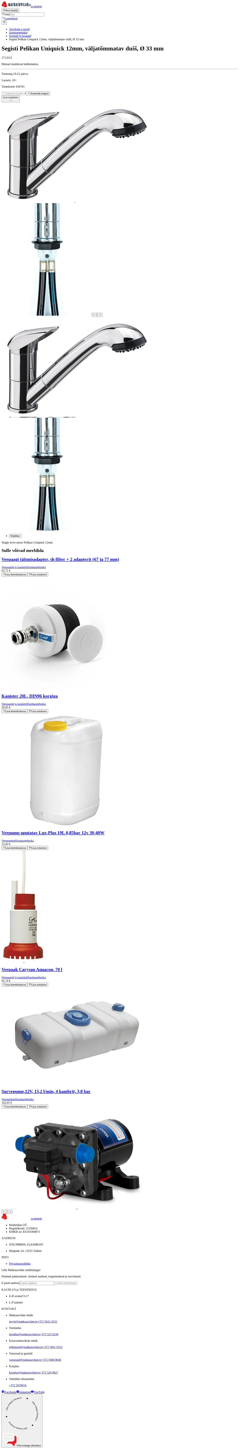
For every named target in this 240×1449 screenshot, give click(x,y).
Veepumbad (9, 840)
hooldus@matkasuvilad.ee (24, 1334)
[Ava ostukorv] (4, 22)
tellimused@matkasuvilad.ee (26, 1347)
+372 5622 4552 (47, 1321)
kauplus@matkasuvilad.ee (24, 1372)
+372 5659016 (17, 1385)
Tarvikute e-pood (19, 29)
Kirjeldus (15, 536)
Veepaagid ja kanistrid (15, 567)
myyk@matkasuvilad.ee (23, 1321)
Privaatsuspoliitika (20, 1263)
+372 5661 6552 (52, 1347)
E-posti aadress (10, 1283)
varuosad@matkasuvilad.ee (25, 1359)
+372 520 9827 (49, 1372)
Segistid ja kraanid (20, 36)
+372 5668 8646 (51, 1359)
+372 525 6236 (49, 1334)
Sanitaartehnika (18, 32)
